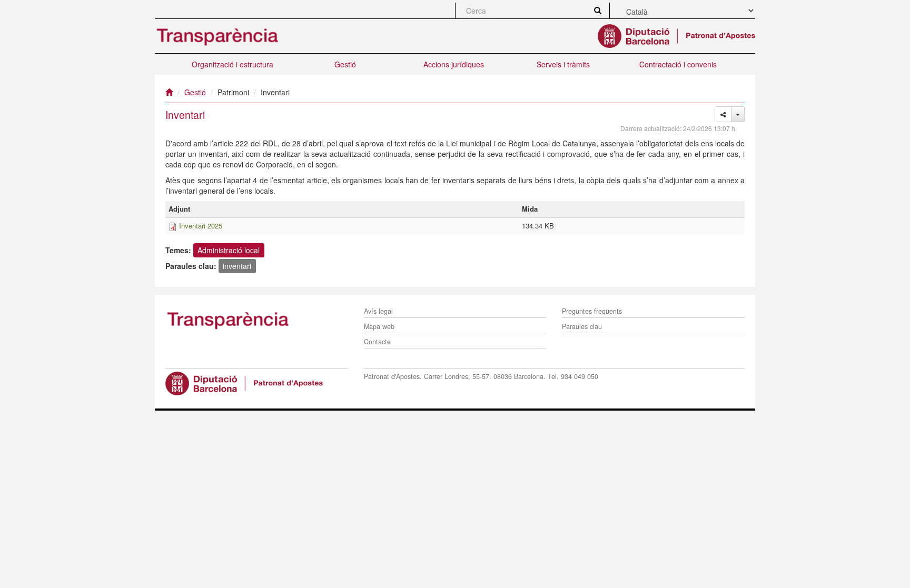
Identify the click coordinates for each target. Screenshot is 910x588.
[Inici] (169, 92)
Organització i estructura (232, 64)
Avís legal (378, 311)
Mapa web (379, 326)
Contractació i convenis (678, 64)
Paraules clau (582, 326)
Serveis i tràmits (563, 64)
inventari (237, 266)
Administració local (228, 250)
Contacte (377, 341)
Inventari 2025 (200, 226)
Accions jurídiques (453, 64)
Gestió (345, 64)
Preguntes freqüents (592, 311)
